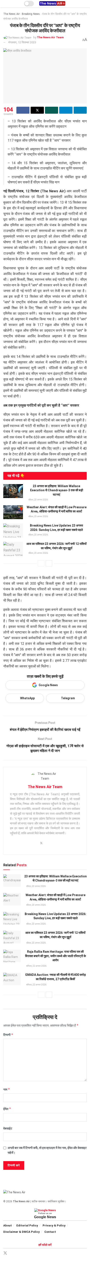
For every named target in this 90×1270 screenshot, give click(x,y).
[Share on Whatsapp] (51, 110)
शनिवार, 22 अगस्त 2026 (36, 966)
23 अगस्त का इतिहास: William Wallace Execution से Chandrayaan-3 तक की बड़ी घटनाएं (56, 490)
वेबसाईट (7, 1128)
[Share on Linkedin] (80, 110)
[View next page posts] (49, 563)
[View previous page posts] (41, 563)
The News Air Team (50, 37)
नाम (6, 1089)
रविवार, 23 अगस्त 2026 (38, 499)
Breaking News (31, 13)
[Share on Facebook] (22, 110)
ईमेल (7, 1109)
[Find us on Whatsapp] (27, 1253)
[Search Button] (85, 3)
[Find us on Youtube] (35, 1253)
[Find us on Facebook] (13, 1253)
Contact (50, 1231)
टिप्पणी (8, 1035)
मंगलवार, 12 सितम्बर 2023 (22, 42)
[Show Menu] (5, 3)
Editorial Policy (27, 1225)
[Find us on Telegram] (20, 1253)
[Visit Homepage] (52, 3)
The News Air (11, 13)
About (7, 1225)
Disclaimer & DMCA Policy (21, 1231)
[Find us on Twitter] (5, 1253)
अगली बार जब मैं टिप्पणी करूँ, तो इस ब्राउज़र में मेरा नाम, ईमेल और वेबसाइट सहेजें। (47, 1150)
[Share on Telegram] (65, 110)
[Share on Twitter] (37, 110)
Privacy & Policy (54, 1225)
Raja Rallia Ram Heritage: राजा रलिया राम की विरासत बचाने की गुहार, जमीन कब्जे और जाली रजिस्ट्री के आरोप (55, 956)
